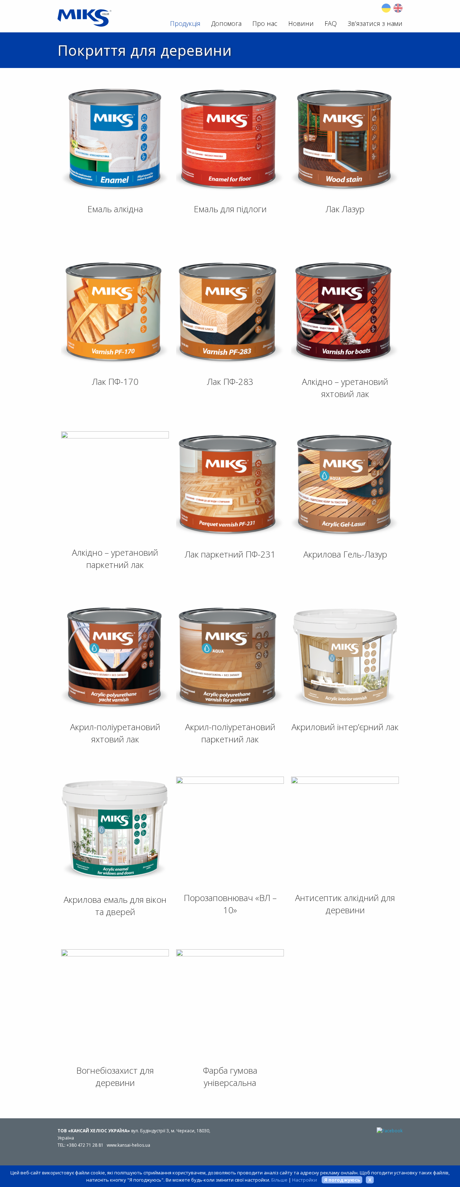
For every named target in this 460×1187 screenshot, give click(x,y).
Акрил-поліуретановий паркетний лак (230, 733)
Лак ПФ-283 (230, 381)
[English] (398, 8)
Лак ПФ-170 (115, 381)
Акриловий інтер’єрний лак (345, 727)
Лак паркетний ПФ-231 (230, 554)
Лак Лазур (345, 209)
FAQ (331, 23)
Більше (279, 1180)
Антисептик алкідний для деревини (345, 904)
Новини (301, 23)
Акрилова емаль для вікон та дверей (115, 905)
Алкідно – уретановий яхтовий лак (345, 388)
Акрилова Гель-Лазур (345, 554)
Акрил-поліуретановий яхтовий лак (115, 733)
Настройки (304, 1180)
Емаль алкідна (115, 209)
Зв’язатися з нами (375, 23)
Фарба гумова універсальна (230, 1076)
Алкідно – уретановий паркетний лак (115, 558)
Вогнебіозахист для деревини (115, 1076)
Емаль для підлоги (230, 209)
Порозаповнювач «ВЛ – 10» (230, 904)
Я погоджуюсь (342, 1180)
